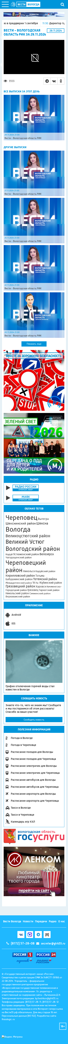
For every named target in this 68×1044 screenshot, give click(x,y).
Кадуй (9, 554)
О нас (61, 921)
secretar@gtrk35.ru (53, 943)
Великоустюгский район (28, 535)
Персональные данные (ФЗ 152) (19, 1015)
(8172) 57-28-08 (23, 943)
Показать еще (34, 344)
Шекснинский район (21, 523)
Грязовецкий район (20, 586)
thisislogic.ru (8, 1019)
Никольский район (17, 593)
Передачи (41, 921)
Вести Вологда (12, 921)
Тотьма (39, 575)
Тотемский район (45, 579)
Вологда (18, 529)
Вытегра (43, 519)
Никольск (29, 571)
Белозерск (47, 554)
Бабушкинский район (19, 579)
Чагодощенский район (19, 557)
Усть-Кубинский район (47, 582)
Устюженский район (26, 554)
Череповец (21, 517)
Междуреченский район (19, 582)
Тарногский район (49, 590)
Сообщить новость (34, 719)
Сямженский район (40, 593)
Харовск (41, 586)
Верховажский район (18, 596)
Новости (28, 921)
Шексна (42, 523)
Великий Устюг (25, 541)
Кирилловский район (20, 575)
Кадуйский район (45, 571)
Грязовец (32, 590)
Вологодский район (33, 548)
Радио (52, 921)
